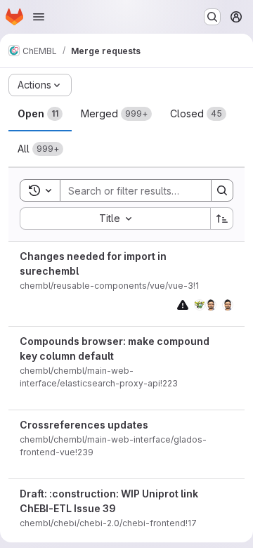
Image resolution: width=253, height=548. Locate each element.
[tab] (40, 113)
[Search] (222, 190)
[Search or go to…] (212, 16)
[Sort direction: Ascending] (222, 218)
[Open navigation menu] (38, 17)
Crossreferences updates (84, 425)
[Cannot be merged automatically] (182, 305)
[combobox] (115, 218)
